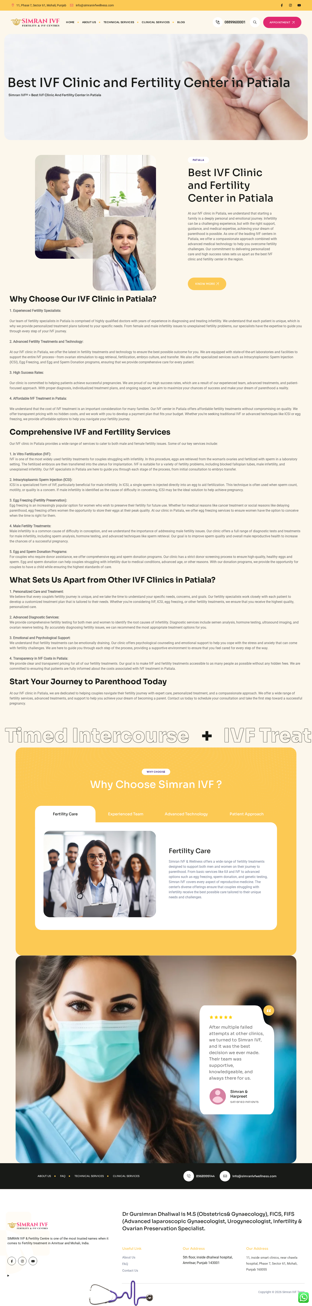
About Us (89, 22)
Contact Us (130, 1270)
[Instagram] (290, 5)
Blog (181, 22)
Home (70, 22)
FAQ (125, 1264)
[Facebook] (282, 5)
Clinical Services (156, 22)
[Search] (255, 22)
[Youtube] (299, 5)
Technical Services (119, 22)
